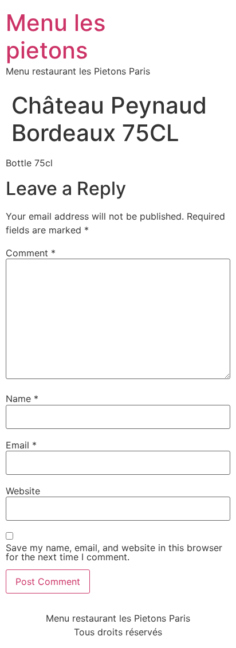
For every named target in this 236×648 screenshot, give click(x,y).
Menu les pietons (55, 36)
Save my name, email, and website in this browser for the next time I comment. (114, 552)
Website (23, 490)
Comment (31, 252)
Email (21, 445)
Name (22, 398)
